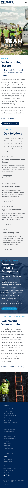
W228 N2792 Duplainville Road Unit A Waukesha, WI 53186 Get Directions (12, 470)
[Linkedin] (8, 475)
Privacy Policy (6, 484)
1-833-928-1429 (8, 453)
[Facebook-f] (4, 475)
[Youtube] (6, 475)
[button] (26, 2)
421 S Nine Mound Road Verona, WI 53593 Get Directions (9, 461)
